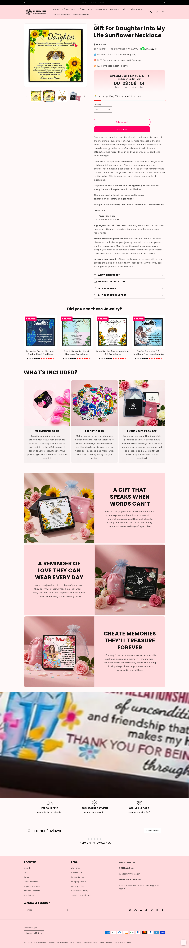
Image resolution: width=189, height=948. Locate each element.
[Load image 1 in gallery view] (36, 96)
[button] (68, 9)
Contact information (122, 942)
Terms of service (90, 942)
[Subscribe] (67, 910)
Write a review (152, 831)
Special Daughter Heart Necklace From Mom (76, 353)
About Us (75, 868)
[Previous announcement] (25, 2)
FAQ (26, 872)
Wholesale (29, 895)
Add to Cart (76, 359)
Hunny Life (35, 942)
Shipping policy (106, 942)
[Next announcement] (164, 2)
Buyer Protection (32, 886)
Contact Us (76, 872)
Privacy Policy (77, 886)
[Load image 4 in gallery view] (75, 96)
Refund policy (62, 942)
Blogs (26, 877)
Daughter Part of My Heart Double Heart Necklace (40, 353)
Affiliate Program (32, 890)
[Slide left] (26, 96)
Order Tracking (31, 881)
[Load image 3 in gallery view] (62, 96)
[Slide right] (84, 96)
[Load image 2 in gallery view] (49, 96)
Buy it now (122, 129)
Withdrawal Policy (79, 890)
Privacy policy (76, 942)
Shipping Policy (78, 881)
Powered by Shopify (47, 942)
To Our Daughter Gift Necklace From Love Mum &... (148, 353)
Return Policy (77, 877)
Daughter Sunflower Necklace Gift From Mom (112, 353)
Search (27, 868)
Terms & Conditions (81, 895)
